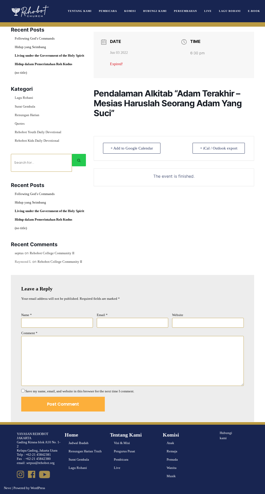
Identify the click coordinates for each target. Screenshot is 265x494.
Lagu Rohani (230, 11)
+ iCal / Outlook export (218, 148)
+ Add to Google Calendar (132, 148)
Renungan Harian (27, 115)
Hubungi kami (226, 435)
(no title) (21, 72)
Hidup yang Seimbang (30, 47)
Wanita (171, 468)
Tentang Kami (80, 11)
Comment (29, 333)
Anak (170, 443)
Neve (7, 488)
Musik (171, 476)
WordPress (38, 488)
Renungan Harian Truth (85, 451)
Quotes (20, 123)
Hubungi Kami (155, 11)
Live (208, 11)
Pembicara (108, 11)
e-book (254, 11)
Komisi (130, 11)
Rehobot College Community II (52, 253)
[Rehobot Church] (30, 11)
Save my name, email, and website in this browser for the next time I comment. (79, 391)
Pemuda (172, 459)
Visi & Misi (122, 443)
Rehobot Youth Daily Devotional (38, 132)
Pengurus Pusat (124, 451)
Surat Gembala (25, 106)
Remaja (172, 451)
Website (177, 315)
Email (102, 315)
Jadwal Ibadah (79, 443)
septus (19, 253)
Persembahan (185, 11)
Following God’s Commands (35, 38)
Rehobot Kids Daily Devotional (37, 141)
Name (26, 315)
